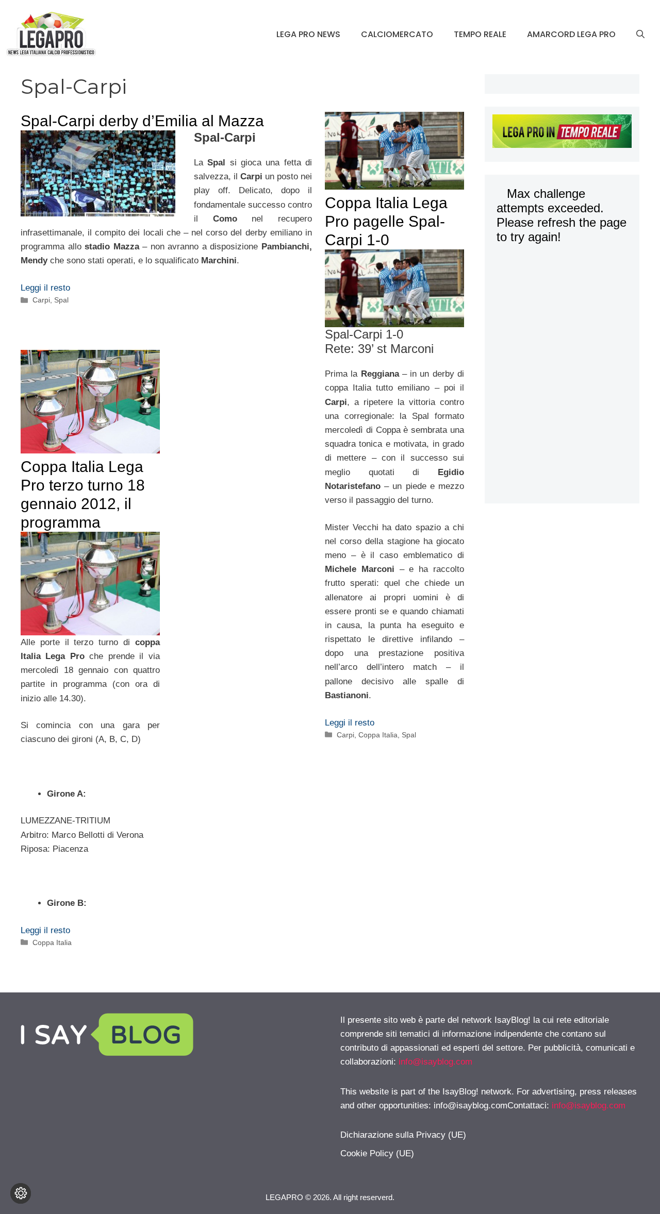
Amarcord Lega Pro (571, 34)
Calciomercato (397, 34)
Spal (61, 300)
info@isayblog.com (435, 1062)
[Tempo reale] (562, 132)
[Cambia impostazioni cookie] (20, 1193)
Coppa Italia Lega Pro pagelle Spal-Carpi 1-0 (386, 221)
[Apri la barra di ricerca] (640, 34)
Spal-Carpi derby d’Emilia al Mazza (142, 120)
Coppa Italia (378, 735)
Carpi (41, 300)
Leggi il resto (45, 288)
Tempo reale (480, 34)
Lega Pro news (308, 34)
